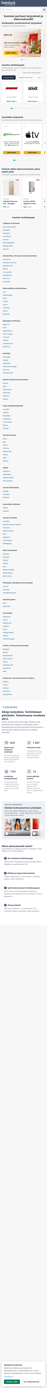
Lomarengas (7, 540)
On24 (5, 629)
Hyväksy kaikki (12, 1382)
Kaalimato (6, 363)
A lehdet (6, 409)
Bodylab (6, 649)
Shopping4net (8, 632)
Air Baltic (6, 521)
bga (4, 442)
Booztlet (6, 557)
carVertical (7, 236)
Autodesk (6, 230)
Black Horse (7, 576)
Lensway (6, 589)
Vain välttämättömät (31, 1382)
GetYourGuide (8, 531)
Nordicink (6, 691)
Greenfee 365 (8, 343)
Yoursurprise (7, 481)
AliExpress (7, 616)
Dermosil (6, 278)
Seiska (5, 425)
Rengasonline (8, 246)
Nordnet (6, 497)
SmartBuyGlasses (9, 593)
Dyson (5, 304)
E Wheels (6, 308)
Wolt (4, 327)
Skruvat (6, 249)
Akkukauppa (7, 295)
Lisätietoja (7, 1376)
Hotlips (5, 360)
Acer (4, 292)
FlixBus (5, 340)
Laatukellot (7, 474)
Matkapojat (7, 543)
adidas (5, 563)
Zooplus (6, 511)
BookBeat (6, 416)
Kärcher (6, 239)
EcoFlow (6, 448)
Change (6, 491)
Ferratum (6, 494)
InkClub (6, 688)
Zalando (6, 554)
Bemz (5, 439)
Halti (4, 671)
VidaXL (5, 399)
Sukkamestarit (8, 477)
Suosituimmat (9, 77)
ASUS (5, 298)
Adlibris (6, 412)
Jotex (5, 386)
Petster (5, 508)
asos (4, 566)
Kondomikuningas (10, 366)
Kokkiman (6, 393)
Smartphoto (7, 694)
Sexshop (6, 369)
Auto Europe (7, 334)
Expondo (6, 314)
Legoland (6, 537)
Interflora (6, 346)
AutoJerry (6, 233)
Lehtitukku (7, 419)
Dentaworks (7, 275)
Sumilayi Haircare (9, 262)
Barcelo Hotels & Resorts (12, 524)
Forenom (6, 528)
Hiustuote (6, 281)
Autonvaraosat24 (9, 227)
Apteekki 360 (8, 266)
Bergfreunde (7, 573)
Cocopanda (7, 272)
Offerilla (6, 396)
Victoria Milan (8, 373)
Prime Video (7, 422)
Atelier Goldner (8, 570)
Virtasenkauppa (9, 639)
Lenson (5, 586)
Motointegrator (8, 243)
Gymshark (7, 668)
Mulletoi (6, 626)
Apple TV (6, 324)
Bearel (5, 269)
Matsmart (6, 606)
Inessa (5, 383)
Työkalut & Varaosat (25, 77)
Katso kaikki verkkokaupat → (32, 73)
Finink (5, 685)
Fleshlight (6, 357)
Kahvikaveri (7, 389)
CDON (5, 301)
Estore (5, 311)
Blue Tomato (7, 658)
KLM (4, 534)
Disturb (5, 560)
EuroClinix (6, 259)
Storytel (6, 428)
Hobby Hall (7, 451)
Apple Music (7, 331)
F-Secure (6, 337)
